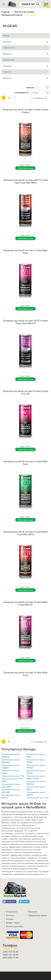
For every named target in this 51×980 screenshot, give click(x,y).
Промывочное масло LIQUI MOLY (10, 785)
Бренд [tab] (6, 35)
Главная (5, 11)
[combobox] (30, 4)
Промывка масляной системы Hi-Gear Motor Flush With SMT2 (25, 533)
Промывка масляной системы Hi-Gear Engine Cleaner (25, 111)
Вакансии (33, 911)
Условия (9, 919)
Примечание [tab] (9, 60)
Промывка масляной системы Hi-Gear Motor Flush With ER (25, 603)
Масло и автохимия (25, 11)
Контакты (10, 915)
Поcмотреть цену (25, 168)
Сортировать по (21, 93)
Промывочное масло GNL (12, 775)
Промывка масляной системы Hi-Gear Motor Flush (25, 252)
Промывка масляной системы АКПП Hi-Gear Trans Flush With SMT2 (25, 181)
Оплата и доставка (14, 926)
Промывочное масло (12, 14)
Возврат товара (13, 922)
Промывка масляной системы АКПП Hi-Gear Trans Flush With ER (25, 322)
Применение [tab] (9, 48)
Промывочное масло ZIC (38, 797)
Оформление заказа (38, 915)
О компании (11, 911)
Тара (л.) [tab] (7, 72)
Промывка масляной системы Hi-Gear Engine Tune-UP (25, 392)
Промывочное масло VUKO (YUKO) (36, 777)
